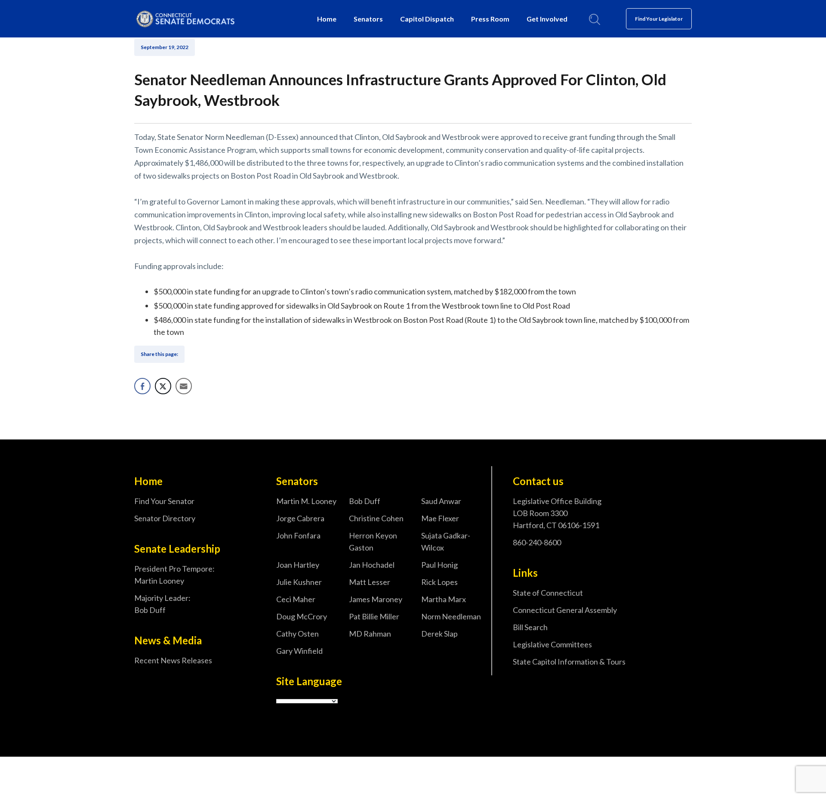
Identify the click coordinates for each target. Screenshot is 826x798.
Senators (368, 19)
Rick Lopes (439, 582)
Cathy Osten (297, 633)
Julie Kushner (299, 582)
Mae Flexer (440, 518)
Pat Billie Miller (374, 616)
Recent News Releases (173, 660)
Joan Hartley (297, 564)
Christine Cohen (376, 518)
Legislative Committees (552, 644)
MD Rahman (370, 633)
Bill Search (530, 627)
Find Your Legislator (659, 18)
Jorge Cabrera (300, 518)
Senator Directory (164, 518)
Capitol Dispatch (427, 19)
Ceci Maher (295, 599)
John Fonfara (298, 535)
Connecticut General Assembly (565, 610)
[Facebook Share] (142, 386)
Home (326, 19)
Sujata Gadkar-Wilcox (445, 541)
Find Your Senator (164, 501)
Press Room (490, 19)
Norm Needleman (451, 616)
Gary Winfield (299, 651)
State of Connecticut (548, 592)
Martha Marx (443, 599)
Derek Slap (439, 633)
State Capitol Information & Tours (569, 661)
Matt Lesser (369, 582)
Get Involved (547, 19)
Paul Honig (439, 564)
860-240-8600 (537, 542)
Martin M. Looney (306, 501)
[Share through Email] (184, 386)
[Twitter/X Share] (163, 386)
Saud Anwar (441, 501)
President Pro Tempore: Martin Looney (174, 574)
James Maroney (375, 599)
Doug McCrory (301, 616)
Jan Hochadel (372, 564)
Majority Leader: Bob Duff (162, 604)
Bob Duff (364, 501)
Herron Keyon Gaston (373, 541)
